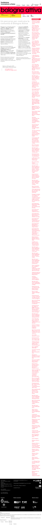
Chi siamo (18, 5)
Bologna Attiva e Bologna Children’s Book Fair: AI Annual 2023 (35, 238)
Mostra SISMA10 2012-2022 (35, 347)
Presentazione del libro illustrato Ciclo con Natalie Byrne (35, 155)
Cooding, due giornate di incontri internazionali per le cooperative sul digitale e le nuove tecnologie (35, 84)
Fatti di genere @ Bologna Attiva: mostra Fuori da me (35, 210)
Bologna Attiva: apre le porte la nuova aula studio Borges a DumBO (36, 427)
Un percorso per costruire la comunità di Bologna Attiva (36, 431)
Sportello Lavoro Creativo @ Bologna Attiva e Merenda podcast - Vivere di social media (36, 249)
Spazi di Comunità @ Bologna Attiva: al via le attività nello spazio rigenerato (36, 331)
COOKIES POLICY (17, 487)
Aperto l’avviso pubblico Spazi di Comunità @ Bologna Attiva (36, 411)
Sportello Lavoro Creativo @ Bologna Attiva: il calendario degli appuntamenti (36, 315)
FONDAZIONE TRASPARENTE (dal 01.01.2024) (22, 483)
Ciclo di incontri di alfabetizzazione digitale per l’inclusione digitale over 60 (35, 126)
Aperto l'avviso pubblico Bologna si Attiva (35, 458)
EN (40, 4)
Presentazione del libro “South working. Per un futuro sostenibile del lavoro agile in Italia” (36, 385)
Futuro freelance (35, 438)
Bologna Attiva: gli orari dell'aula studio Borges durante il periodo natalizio (36, 288)
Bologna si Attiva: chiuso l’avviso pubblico (35, 454)
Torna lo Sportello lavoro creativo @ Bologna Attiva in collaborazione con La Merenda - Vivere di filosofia (36, 67)
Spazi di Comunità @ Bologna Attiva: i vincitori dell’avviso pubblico (36, 402)
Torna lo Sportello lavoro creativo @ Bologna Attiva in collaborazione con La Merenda (36, 321)
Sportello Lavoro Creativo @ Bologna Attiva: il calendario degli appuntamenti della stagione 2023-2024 (36, 102)
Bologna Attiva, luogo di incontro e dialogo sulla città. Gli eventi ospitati (36, 22)
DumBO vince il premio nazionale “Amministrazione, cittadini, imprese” (35, 243)
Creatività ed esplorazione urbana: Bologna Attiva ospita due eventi (36, 416)
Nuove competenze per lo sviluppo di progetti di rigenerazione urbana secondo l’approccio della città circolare (36, 268)
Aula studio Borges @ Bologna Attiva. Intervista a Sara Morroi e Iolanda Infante (36, 391)
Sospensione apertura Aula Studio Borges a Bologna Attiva (36, 273)
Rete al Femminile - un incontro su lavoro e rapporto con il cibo (36, 72)
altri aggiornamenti (9, 69)
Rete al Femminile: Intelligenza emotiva (36, 187)
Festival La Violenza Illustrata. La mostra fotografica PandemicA (35, 326)
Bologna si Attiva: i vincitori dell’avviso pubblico (35, 450)
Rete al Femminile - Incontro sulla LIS (35, 145)
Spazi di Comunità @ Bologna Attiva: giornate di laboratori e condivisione (36, 302)
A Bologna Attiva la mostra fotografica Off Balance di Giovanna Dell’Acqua (36, 343)
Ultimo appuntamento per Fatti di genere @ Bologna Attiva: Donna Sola (36, 191)
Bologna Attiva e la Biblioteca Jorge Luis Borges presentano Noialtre (36, 108)
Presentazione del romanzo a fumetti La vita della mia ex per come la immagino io (36, 297)
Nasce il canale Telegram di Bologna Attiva (36, 292)
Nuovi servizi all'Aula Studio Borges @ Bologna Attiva (36, 360)
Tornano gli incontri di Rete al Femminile (36, 90)
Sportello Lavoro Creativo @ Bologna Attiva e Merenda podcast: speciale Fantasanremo (36, 261)
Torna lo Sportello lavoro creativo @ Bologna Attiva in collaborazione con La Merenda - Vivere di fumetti (36, 94)
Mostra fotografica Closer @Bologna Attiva (35, 435)
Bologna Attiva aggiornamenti (11, 70)
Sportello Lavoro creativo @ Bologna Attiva (35, 406)
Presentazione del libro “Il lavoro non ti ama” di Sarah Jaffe (35, 338)
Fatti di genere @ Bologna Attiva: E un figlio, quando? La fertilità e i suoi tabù (35, 215)
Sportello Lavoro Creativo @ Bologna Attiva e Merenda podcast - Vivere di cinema (36, 255)
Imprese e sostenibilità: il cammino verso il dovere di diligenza (35, 278)
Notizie (28, 5)
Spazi (32, 5)
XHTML (36, 510)
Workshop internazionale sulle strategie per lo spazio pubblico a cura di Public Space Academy (35, 120)
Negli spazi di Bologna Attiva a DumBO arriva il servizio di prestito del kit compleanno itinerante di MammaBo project (36, 373)
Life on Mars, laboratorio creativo (35, 335)
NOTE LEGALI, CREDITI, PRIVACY (20, 485)
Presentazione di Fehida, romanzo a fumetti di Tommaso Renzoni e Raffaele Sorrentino (35, 176)
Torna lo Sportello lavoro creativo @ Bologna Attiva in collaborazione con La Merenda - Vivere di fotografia (36, 43)
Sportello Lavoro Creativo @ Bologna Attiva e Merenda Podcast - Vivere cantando (36, 182)
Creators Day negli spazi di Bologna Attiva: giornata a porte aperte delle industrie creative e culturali (35, 140)
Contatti (36, 5)
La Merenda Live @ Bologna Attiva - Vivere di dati (35, 159)
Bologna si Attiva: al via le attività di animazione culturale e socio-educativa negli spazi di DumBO (36, 445)
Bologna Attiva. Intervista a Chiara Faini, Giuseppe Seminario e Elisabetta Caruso (35, 366)
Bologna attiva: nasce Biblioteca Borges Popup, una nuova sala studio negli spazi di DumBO (36, 467)
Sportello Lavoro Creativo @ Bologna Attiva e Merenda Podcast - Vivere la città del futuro (36, 150)
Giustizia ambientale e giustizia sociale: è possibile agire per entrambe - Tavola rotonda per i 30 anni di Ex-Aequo (36, 51)
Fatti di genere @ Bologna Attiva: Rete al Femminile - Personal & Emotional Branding (36, 205)
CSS (39, 510)
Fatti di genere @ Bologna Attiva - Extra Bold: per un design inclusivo (35, 225)
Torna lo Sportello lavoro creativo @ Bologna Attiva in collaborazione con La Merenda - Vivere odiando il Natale (36, 28)
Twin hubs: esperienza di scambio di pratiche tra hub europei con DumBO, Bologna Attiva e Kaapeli (36, 133)
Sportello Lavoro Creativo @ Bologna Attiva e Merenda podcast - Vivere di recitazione (36, 77)
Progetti (23, 5)
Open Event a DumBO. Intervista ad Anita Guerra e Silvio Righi (36, 356)
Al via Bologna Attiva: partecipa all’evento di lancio (36, 462)
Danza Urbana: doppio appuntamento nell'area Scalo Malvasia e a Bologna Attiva (36, 113)
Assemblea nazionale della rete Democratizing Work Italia (36, 351)
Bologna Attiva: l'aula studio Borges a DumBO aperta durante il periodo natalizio (36, 421)
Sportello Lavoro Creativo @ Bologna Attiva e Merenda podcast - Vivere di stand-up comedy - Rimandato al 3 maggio (36, 169)
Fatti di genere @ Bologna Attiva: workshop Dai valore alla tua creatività (36, 220)
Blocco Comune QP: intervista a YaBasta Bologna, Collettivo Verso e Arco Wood (35, 380)
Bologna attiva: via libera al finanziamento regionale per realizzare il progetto (36, 473)
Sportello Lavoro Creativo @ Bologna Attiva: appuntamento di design (36, 283)
